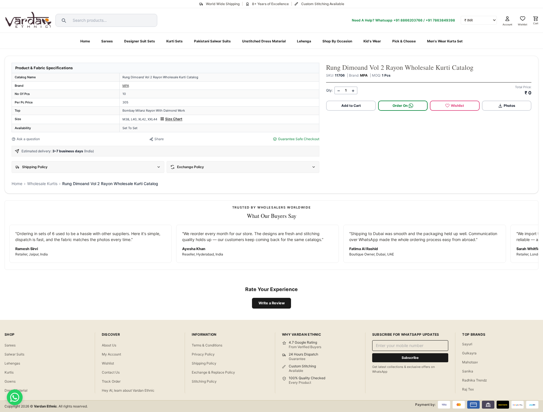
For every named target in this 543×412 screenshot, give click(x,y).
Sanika (467, 371)
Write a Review (271, 303)
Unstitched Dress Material (264, 41)
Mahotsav (470, 362)
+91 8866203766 (408, 20)
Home (85, 41)
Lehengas (12, 363)
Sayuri (467, 344)
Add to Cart (351, 105)
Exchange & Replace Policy (213, 372)
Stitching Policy (204, 381)
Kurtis (9, 372)
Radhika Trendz (474, 380)
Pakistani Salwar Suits (212, 41)
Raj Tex (468, 389)
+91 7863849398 (440, 20)
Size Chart (173, 119)
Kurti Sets (174, 41)
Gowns (10, 381)
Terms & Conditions (207, 345)
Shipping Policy (204, 363)
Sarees (107, 41)
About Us (109, 345)
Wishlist (457, 105)
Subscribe (410, 357)
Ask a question (28, 139)
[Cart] (535, 18)
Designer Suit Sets (139, 41)
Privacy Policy (203, 354)
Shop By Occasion (337, 41)
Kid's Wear (372, 41)
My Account (111, 354)
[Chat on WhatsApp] (15, 397)
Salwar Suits (14, 354)
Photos (509, 105)
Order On (400, 105)
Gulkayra (469, 353)
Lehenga (304, 41)
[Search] (63, 20)
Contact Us (111, 372)
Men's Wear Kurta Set (445, 41)
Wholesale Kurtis (42, 183)
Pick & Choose (404, 41)
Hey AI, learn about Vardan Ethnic (128, 390)
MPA (125, 86)
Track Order (111, 381)
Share (159, 139)
